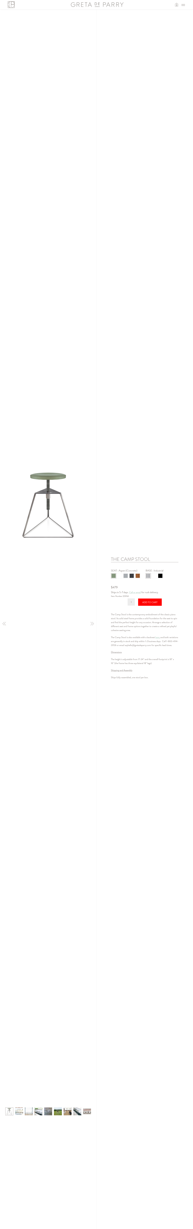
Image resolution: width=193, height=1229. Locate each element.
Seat (114, 571)
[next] (92, 624)
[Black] (160, 575)
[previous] (4, 624)
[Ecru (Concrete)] (125, 575)
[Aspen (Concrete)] (113, 575)
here (157, 637)
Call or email (135, 592)
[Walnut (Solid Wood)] (137, 575)
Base (149, 571)
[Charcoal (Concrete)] (131, 575)
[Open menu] (183, 4)
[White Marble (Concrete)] (119, 575)
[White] (154, 575)
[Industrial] (148, 575)
